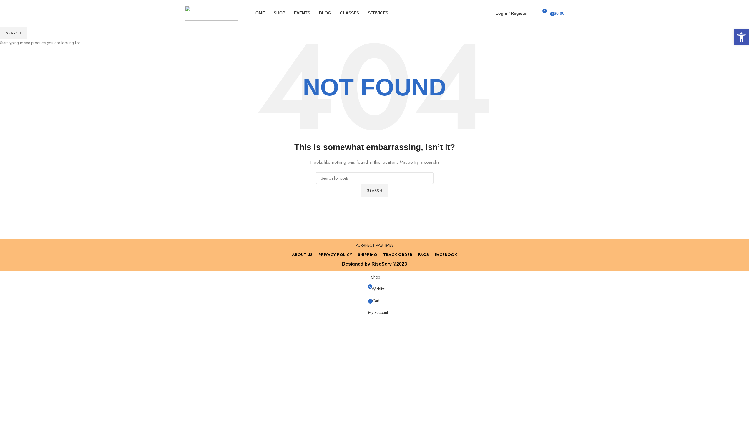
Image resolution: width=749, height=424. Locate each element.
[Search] (534, 13)
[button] (741, 37)
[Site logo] (211, 13)
